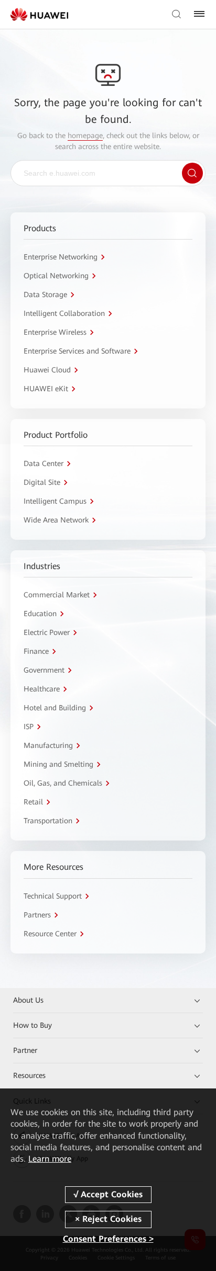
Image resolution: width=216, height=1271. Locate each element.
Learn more (49, 1159)
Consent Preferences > (108, 1239)
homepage (85, 135)
